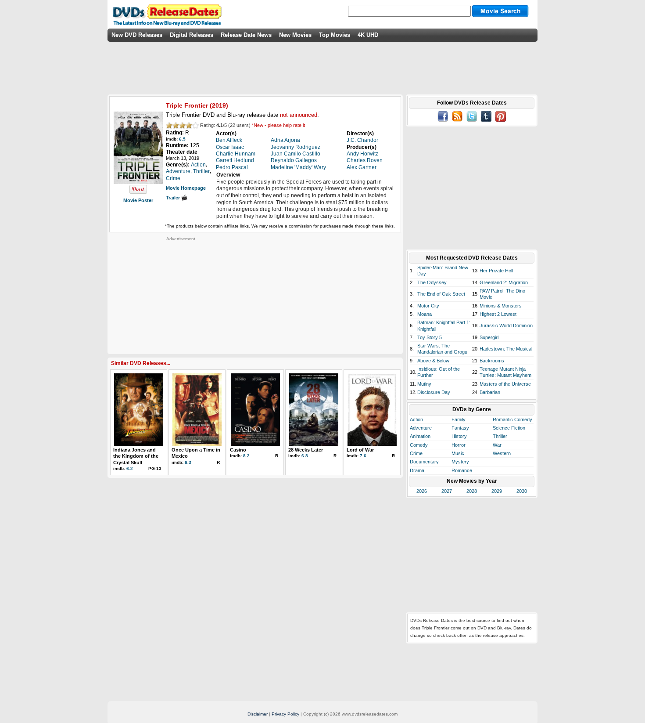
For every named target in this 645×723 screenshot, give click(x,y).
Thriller (500, 436)
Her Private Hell (496, 270)
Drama (417, 470)
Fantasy (460, 427)
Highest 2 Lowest (498, 314)
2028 (471, 491)
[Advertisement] (181, 296)
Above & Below (433, 360)
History (459, 436)
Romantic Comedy (512, 419)
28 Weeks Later (305, 449)
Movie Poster (138, 200)
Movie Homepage (186, 188)
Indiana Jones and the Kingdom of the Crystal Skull (135, 456)
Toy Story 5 (429, 337)
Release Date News (246, 35)
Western (502, 453)
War (497, 445)
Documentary (424, 461)
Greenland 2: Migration (504, 282)
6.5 (182, 139)
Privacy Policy (285, 714)
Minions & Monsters (501, 305)
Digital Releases (191, 35)
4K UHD (368, 35)
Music (458, 453)
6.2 (129, 468)
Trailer (173, 197)
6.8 (304, 455)
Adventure (421, 427)
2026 (421, 491)
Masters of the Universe (505, 384)
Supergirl (489, 337)
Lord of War (360, 449)
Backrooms (492, 360)
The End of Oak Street (441, 293)
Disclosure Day (433, 392)
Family (459, 419)
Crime (416, 453)
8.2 (246, 455)
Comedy (419, 445)
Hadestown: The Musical (506, 348)
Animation (420, 436)
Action (416, 419)
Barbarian (490, 392)
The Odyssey (432, 282)
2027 (446, 491)
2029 (496, 491)
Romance (462, 470)
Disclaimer (257, 714)
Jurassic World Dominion (506, 325)
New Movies (295, 35)
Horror (459, 445)
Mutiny (424, 384)
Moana (424, 314)
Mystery (460, 461)
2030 (521, 491)
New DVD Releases (136, 35)
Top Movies (334, 35)
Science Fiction (509, 427)
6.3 (188, 462)
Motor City (428, 305)
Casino (238, 449)
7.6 (363, 455)
